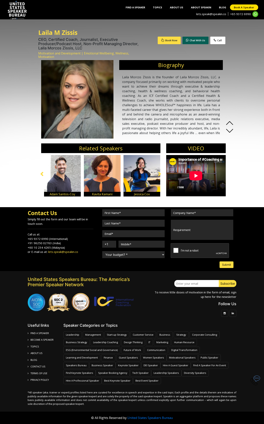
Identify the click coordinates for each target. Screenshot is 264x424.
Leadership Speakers (166, 373)
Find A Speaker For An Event (209, 365)
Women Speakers (153, 357)
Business (164, 334)
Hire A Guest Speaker (175, 365)
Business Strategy (76, 342)
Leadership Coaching (105, 342)
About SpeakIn (201, 7)
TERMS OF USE (39, 373)
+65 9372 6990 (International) (48, 239)
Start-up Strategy (117, 334)
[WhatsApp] (255, 14)
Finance (108, 357)
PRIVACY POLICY (40, 380)
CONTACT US (38, 366)
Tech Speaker (140, 373)
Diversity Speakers (195, 373)
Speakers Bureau (76, 365)
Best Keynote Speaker (117, 380)
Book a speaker (244, 7)
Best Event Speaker (146, 380)
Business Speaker (102, 365)
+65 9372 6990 (240, 14)
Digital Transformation (184, 350)
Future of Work (132, 350)
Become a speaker (42, 339)
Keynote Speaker (128, 365)
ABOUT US (37, 353)
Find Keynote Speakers (79, 373)
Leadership (72, 334)
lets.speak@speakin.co (211, 14)
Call (219, 40)
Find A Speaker (135, 7)
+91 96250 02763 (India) (44, 243)
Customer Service (143, 334)
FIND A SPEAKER (40, 333)
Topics (157, 7)
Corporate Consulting (204, 334)
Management (93, 334)
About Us (176, 7)
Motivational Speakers (182, 357)
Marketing (162, 342)
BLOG (34, 360)
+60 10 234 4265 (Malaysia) (46, 247)
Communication (156, 350)
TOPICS (35, 346)
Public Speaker (209, 357)
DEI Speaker (151, 365)
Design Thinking (133, 342)
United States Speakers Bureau (150, 418)
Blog (222, 7)
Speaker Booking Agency (112, 373)
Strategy (181, 334)
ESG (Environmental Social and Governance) (92, 350)
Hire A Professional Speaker (82, 380)
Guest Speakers (128, 357)
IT (149, 342)
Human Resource (184, 342)
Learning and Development (82, 357)
